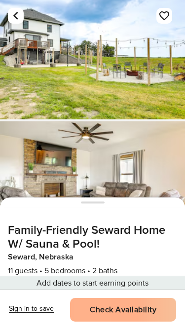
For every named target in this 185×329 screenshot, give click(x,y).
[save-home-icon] (164, 16)
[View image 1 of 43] (92, 59)
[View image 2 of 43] (92, 181)
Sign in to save (31, 308)
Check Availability (123, 310)
